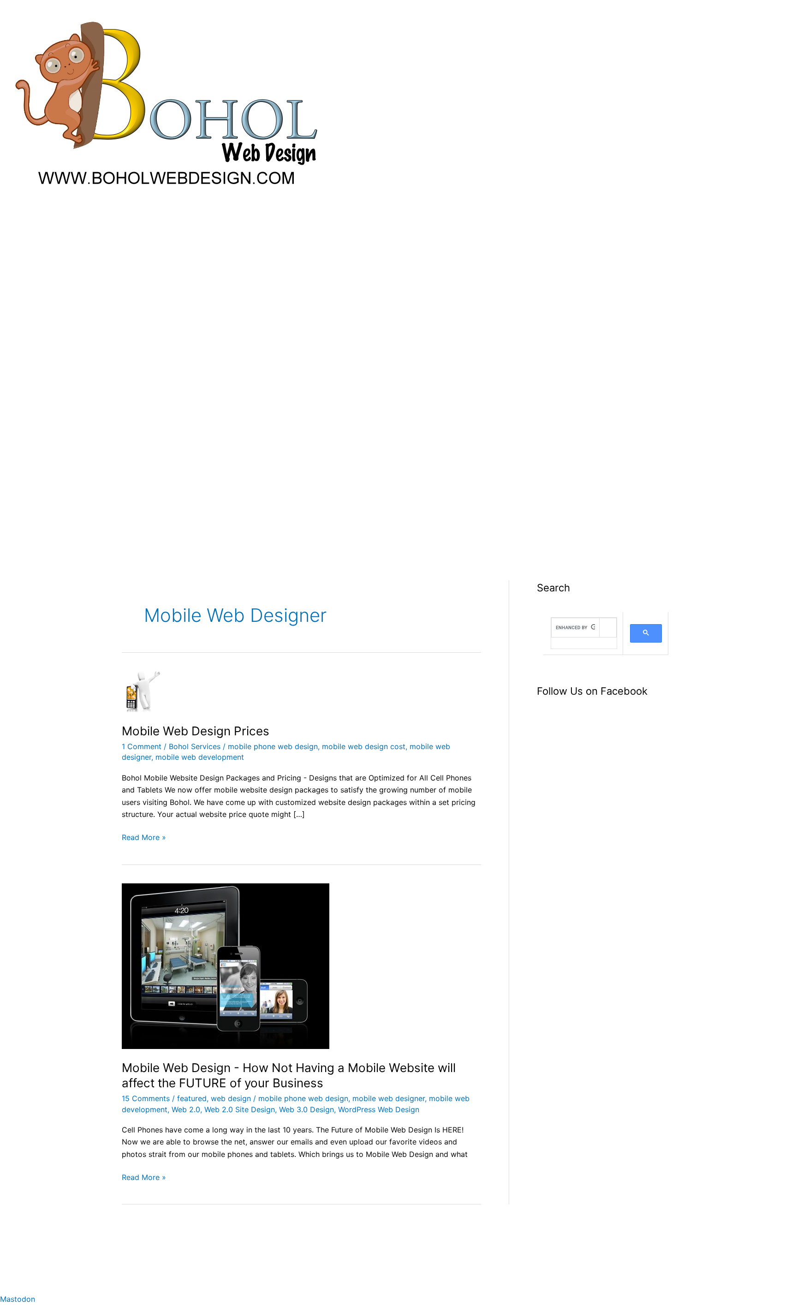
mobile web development (199, 757)
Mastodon (17, 1299)
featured (192, 1098)
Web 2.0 (186, 1109)
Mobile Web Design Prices (195, 731)
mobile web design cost (363, 746)
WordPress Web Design (378, 1109)
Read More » (144, 836)
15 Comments (146, 1098)
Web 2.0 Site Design (239, 1109)
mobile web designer (388, 1098)
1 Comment (141, 746)
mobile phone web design (273, 746)
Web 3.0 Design (306, 1109)
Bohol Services (194, 746)
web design (231, 1098)
